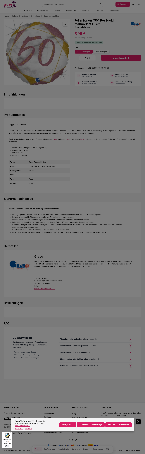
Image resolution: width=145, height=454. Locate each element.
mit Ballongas (101, 52)
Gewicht (83, 139)
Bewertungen (98, 449)
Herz (55, 139)
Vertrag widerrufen (132, 450)
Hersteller (86, 449)
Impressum (28, 428)
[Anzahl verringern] (77, 58)
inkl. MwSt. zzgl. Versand (83, 38)
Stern (68, 139)
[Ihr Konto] (133, 4)
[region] (37, 52)
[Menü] (10, 433)
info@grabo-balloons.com (44, 288)
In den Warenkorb (121, 58)
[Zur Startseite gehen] (10, 4)
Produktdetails (63, 449)
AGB (120, 450)
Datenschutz (19, 428)
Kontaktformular (24, 433)
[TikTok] (76, 440)
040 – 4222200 (13, 417)
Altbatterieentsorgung (53, 432)
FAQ (107, 449)
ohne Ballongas (83, 52)
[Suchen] (101, 4)
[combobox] (70, 4)
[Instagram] (73, 440)
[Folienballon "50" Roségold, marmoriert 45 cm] (37, 52)
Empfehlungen (49, 449)
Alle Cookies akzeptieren (118, 425)
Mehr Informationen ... (22, 425)
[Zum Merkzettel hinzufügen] (65, 23)
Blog (74, 414)
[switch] (7, 446)
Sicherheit (76, 449)
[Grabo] (136, 24)
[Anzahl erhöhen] (98, 58)
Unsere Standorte (79, 417)
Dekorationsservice (80, 433)
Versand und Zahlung (49, 415)
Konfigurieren (68, 425)
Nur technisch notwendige (91, 425)
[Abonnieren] (138, 421)
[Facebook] (69, 440)
